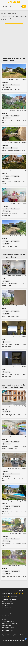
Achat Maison (5, 605)
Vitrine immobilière (6, 625)
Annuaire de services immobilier (9, 623)
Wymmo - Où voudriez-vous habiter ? (12, 591)
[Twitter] (20, 593)
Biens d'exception (6, 615)
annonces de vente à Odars (13, 59)
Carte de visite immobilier (8, 627)
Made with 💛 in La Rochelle (9, 596)
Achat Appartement (6, 607)
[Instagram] (17, 593)
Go (24, 6)
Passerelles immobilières (8, 621)
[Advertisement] (14, 40)
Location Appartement (7, 611)
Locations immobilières (7, 603)
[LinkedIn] (14, 593)
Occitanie (4, 13)
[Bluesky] (22, 593)
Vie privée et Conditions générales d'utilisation (13, 635)
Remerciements (14, 643)
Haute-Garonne (11, 13)
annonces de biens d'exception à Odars (13, 386)
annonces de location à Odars (13, 255)
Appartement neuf (6, 613)
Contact (3, 633)
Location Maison (6, 609)
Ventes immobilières (7, 601)
